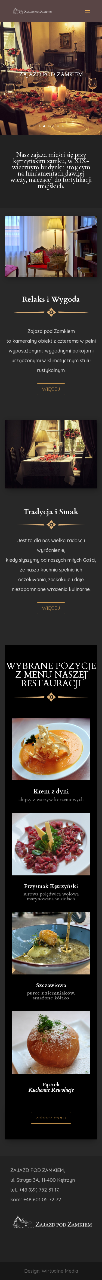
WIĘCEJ (51, 389)
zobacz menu (51, 1117)
